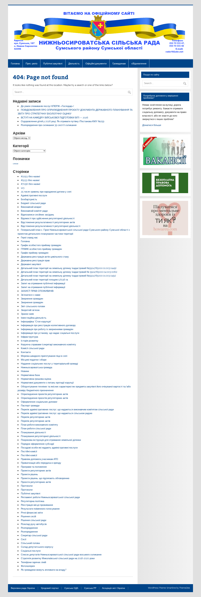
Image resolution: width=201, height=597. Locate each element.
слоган (15, 164)
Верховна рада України (23, 588)
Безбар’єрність (29, 199)
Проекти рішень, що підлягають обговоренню (45, 478)
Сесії (23, 539)
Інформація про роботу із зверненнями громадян (47, 329)
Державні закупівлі (31, 264)
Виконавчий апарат (31, 207)
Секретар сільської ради (34, 535)
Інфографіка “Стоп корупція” (36, 321)
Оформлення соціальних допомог (39, 401)
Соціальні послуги (31, 550)
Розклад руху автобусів (34, 524)
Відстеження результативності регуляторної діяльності (50, 226)
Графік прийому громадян (34, 252)
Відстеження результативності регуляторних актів (48, 222)
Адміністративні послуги (34, 195)
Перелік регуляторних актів (35, 417)
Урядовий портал (50, 588)
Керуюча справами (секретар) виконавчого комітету (48, 344)
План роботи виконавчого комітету (39, 424)
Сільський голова (30, 543)
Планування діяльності (33, 432)
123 (22, 188)
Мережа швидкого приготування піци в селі (44, 356)
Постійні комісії (29, 451)
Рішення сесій (28, 516)
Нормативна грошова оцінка (36, 378)
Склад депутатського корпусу (37, 546)
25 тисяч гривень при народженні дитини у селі (46, 191)
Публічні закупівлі (52, 63)
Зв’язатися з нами (30, 294)
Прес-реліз (31, 63)
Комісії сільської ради (32, 348)
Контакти (26, 352)
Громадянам (119, 63)
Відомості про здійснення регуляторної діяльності (47, 218)
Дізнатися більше (151, 125)
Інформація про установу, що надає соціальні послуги (50, 333)
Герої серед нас (29, 237)
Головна (15, 63)
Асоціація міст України (113, 588)
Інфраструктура (29, 336)
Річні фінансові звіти (32, 512)
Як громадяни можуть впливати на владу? (43, 569)
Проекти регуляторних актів (36, 470)
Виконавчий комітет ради (34, 210)
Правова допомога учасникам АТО (39, 459)
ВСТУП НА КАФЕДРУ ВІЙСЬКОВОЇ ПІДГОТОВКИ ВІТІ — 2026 (54, 117)
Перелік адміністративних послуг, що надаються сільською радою (56, 413)
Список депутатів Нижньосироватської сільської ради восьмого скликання (61, 554)
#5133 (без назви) (30, 180)
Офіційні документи (95, 63)
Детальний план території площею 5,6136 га (44, 279)
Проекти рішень (29, 474)
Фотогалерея (28, 566)
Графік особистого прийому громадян (41, 245)
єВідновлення (138, 63)
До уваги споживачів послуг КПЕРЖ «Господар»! (47, 106)
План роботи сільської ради (36, 428)
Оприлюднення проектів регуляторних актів (44, 394)
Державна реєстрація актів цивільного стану (45, 256)
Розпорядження (29, 527)
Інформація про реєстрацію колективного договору (48, 325)
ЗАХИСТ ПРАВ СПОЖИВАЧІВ (37, 291)
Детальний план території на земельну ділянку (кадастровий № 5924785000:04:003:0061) (69, 272)
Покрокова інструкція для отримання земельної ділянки (51, 440)
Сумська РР (90, 588)
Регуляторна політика (32, 501)
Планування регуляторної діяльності (40, 436)
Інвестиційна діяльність (33, 317)
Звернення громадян (32, 298)
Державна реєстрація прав (35, 260)
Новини (25, 371)
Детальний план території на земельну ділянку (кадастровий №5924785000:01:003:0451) (68, 275)
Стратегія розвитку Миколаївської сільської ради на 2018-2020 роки (58, 558)
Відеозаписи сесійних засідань (37, 214)
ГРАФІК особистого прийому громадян (41, 249)
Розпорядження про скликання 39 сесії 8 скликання (48, 125)
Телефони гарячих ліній (33, 562)
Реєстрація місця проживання (37, 505)
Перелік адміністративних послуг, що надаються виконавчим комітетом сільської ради (67, 409)
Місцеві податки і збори (33, 359)
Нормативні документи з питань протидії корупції (47, 382)
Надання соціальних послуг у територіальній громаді (49, 363)
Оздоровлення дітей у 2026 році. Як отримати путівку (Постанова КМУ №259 (62, 121)
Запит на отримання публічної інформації (43, 283)
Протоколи (27, 485)
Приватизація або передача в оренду (41, 462)
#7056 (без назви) (30, 184)
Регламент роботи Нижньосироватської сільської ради (50, 497)
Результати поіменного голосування (40, 508)
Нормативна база (30, 375)
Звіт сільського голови (33, 306)
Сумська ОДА (71, 588)
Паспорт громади (30, 405)
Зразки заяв (27, 313)
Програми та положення (34, 466)
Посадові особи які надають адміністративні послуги (49, 447)
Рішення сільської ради (33, 520)
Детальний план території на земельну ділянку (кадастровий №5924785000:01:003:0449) (68, 268)
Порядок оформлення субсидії (37, 443)
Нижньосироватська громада (36, 367)
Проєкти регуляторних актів (36, 482)
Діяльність (74, 63)
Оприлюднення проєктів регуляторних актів (44, 398)
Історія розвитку (29, 340)
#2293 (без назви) (30, 176)
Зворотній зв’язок (30, 310)
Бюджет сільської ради (33, 203)
